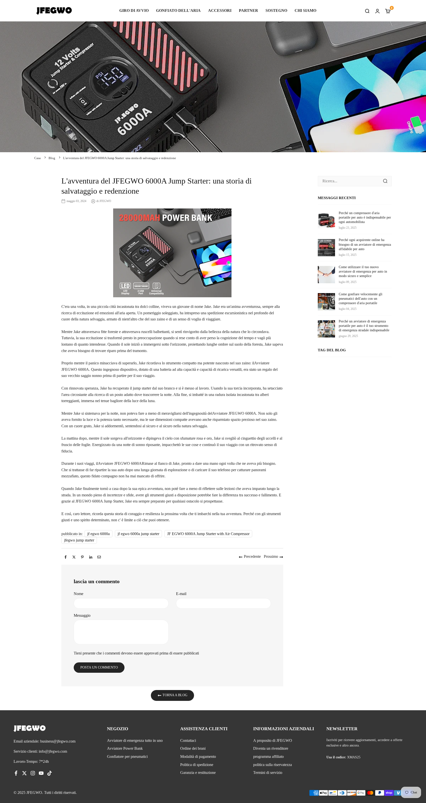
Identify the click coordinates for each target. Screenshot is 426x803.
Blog (52, 158)
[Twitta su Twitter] (74, 556)
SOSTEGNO (276, 10)
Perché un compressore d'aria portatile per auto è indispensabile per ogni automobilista (365, 217)
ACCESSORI (219, 10)
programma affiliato (268, 756)
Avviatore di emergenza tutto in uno (135, 740)
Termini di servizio (267, 772)
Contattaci (188, 740)
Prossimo (271, 556)
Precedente (252, 556)
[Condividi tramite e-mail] (99, 556)
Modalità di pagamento (198, 756)
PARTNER (248, 10)
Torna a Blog (174, 695)
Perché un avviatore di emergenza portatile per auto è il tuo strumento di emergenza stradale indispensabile (364, 325)
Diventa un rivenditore (270, 748)
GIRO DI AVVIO (134, 10)
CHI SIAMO (305, 10)
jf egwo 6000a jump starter (138, 534)
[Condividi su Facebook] (65, 556)
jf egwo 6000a (98, 534)
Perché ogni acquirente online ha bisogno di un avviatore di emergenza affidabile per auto (365, 244)
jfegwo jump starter (79, 540)
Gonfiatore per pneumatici (127, 756)
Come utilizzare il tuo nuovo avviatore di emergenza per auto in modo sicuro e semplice (363, 271)
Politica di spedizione (196, 765)
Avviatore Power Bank (125, 748)
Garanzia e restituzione (198, 772)
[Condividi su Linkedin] (91, 556)
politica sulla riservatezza (272, 765)
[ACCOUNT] (377, 10)
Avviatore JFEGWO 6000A (234, 413)
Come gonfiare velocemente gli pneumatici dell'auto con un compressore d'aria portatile (360, 298)
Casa (37, 158)
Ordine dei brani (193, 748)
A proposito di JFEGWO (272, 740)
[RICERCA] (367, 10)
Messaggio (82, 615)
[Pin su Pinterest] (82, 556)
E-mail (181, 594)
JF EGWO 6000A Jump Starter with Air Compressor (208, 534)
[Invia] (385, 181)
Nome (78, 594)
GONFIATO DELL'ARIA (178, 10)
